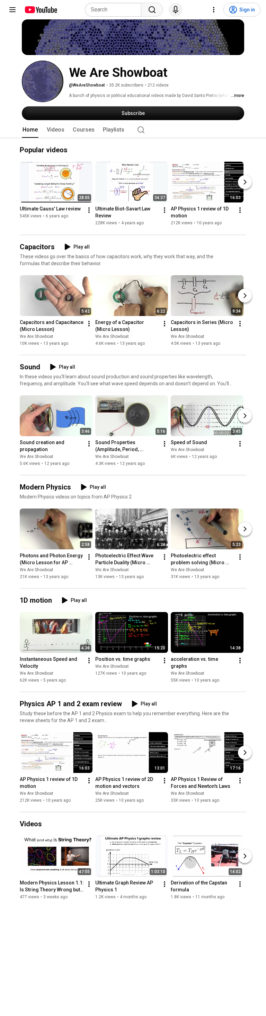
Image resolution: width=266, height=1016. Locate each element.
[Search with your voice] (176, 10)
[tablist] (133, 130)
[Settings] (214, 10)
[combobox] (115, 10)
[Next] (245, 182)
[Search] (152, 10)
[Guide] (12, 10)
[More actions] (89, 210)
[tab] (30, 130)
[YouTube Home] (40, 9)
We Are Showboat (36, 336)
